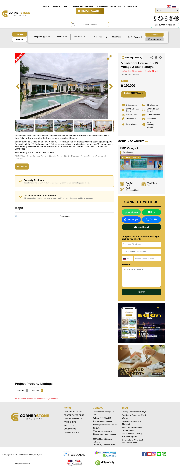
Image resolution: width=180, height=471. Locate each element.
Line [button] (153, 212)
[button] (42, 37)
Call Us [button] (153, 219)
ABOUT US (69, 425)
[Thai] (173, 6)
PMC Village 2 (137, 93)
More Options (154, 39)
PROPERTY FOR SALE (74, 412)
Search (154, 35)
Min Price (98, 37)
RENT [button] (56, 7)
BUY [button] (45, 7)
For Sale (19, 34)
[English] (168, 6)
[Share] (151, 58)
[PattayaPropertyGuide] (105, 454)
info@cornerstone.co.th (106, 425)
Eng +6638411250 (103, 418)
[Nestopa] (74, 454)
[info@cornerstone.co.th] (166, 18)
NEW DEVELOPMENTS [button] (108, 7)
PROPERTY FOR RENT (74, 415)
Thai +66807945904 (103, 421)
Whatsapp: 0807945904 (105, 434)
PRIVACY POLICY (71, 432)
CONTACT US (70, 429)
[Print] (156, 58)
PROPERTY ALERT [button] (90, 11)
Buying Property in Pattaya (134, 412)
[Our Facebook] (144, 455)
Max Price (116, 37)
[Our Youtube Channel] (149, 455)
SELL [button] (66, 7)
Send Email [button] (143, 227)
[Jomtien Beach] (61, 43)
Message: (124, 264)
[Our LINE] (159, 455)
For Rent (19, 40)
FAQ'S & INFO (70, 422)
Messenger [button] (132, 219)
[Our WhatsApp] (164, 455)
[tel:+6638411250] (155, 18)
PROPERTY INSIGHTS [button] (82, 7)
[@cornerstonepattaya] (171, 18)
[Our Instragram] (154, 455)
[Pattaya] (61, 41)
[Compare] (160, 58)
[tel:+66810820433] (160, 18)
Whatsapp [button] (132, 212)
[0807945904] (176, 18)
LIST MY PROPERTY (73, 419)
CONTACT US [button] (130, 7)
